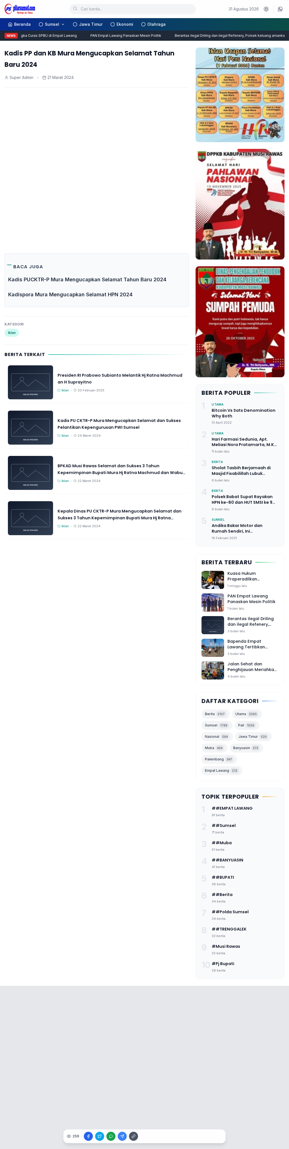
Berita (215, 714)
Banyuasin (245, 748)
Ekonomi (125, 24)
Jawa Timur (90, 24)
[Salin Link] (133, 1136)
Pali (246, 725)
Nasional (216, 736)
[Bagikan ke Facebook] (88, 1136)
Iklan (12, 333)
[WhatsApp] (280, 9)
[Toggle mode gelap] (266, 9)
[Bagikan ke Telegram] (122, 1136)
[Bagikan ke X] (99, 1136)
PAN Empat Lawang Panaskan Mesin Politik (119, 35)
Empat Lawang (221, 770)
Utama (246, 714)
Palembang (218, 759)
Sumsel (52, 24)
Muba (213, 748)
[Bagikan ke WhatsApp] (110, 1136)
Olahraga (156, 24)
